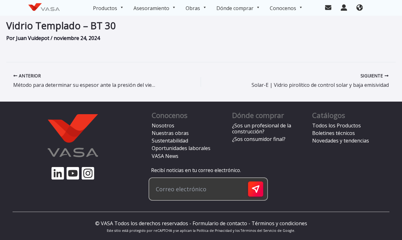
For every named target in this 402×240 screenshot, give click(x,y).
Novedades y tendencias (340, 140)
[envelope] (328, 7)
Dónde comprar (234, 8)
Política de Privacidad (214, 230)
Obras (193, 8)
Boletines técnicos (333, 133)
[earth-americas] (359, 7)
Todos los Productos (336, 125)
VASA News (165, 156)
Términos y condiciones (279, 223)
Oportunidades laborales (181, 148)
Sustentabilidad (170, 140)
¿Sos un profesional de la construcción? (261, 128)
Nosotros (163, 125)
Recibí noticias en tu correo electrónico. (195, 170)
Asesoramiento (151, 8)
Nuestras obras (170, 133)
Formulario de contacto (220, 223)
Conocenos (283, 8)
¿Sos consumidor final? (258, 139)
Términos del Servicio (258, 230)
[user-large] (344, 7)
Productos (105, 8)
